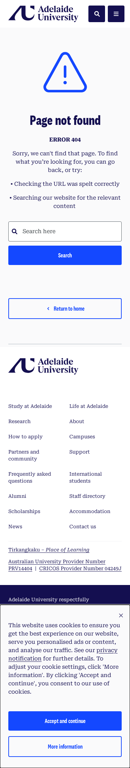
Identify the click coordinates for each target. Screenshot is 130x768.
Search (65, 255)
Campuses (82, 436)
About (76, 421)
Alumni (17, 496)
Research (19, 421)
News (15, 526)
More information (65, 746)
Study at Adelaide (30, 406)
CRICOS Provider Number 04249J (80, 568)
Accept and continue (65, 721)
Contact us (82, 526)
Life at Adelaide (88, 406)
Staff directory (87, 496)
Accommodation (89, 511)
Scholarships (24, 511)
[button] (121, 616)
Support (79, 452)
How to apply (25, 436)
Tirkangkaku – (48, 549)
